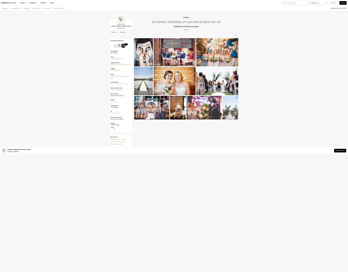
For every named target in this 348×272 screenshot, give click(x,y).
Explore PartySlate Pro (339, 8)
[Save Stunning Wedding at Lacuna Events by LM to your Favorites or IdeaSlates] (230, 35)
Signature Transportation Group (119, 84)
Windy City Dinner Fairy (117, 89)
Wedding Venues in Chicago (117, 141)
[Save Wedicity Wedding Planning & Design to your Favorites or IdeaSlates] (130, 32)
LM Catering (114, 101)
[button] (326, 3)
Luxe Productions (115, 70)
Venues (22, 3)
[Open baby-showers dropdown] (41, 8)
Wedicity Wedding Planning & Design (121, 26)
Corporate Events (15, 8)
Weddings (4, 8)
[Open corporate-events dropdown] (21, 8)
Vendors (43, 3)
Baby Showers (36, 8)
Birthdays (27, 8)
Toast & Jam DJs (115, 113)
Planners (32, 3)
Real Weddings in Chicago (117, 144)
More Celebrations (59, 8)
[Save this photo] (151, 40)
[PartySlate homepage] (8, 3)
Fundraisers (47, 8)
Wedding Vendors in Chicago (118, 139)
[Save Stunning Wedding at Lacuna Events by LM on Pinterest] (235, 35)
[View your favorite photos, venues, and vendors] (326, 3)
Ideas (52, 3)
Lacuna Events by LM (116, 58)
